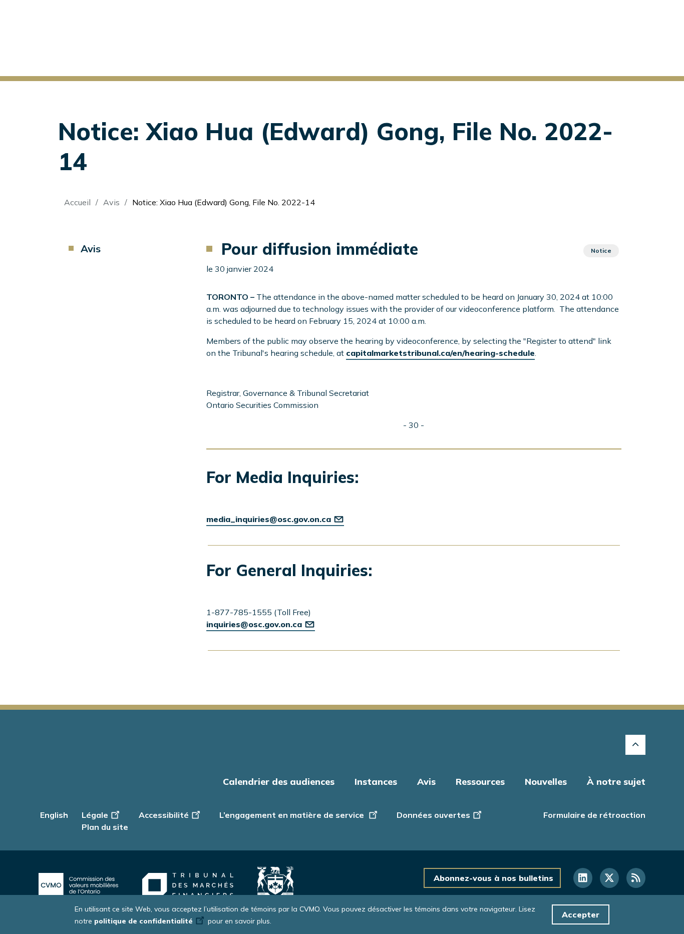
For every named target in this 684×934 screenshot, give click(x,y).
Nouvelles (546, 781)
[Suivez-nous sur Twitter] (609, 878)
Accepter (580, 914)
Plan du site (105, 827)
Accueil (77, 202)
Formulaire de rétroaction (594, 815)
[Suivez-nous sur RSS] (635, 878)
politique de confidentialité (143, 920)
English (54, 815)
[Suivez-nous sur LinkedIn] (582, 878)
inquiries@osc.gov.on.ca (254, 624)
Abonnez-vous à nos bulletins (493, 878)
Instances (376, 781)
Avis (111, 202)
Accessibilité (164, 815)
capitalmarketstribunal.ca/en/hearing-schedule (440, 353)
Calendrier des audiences (278, 781)
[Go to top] (635, 745)
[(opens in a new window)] (78, 885)
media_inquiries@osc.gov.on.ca (268, 519)
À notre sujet (616, 781)
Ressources (480, 781)
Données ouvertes (433, 815)
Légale (95, 815)
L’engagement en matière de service (292, 815)
